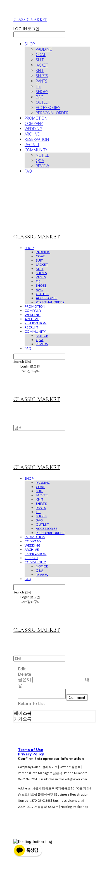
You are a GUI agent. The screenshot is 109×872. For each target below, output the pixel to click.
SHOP (30, 44)
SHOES (42, 91)
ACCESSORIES (48, 107)
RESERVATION (37, 139)
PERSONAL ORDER (52, 112)
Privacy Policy (31, 754)
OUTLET (43, 102)
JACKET (42, 65)
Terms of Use (30, 749)
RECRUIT (32, 144)
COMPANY (34, 123)
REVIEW (42, 165)
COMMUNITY (36, 150)
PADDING (44, 49)
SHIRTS (42, 75)
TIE (38, 86)
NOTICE (42, 155)
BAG (39, 97)
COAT (41, 54)
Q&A (40, 160)
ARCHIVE (32, 134)
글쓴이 (24, 679)
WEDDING (33, 128)
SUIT (40, 59)
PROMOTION (36, 118)
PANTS (41, 81)
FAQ (28, 171)
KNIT (40, 70)
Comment (77, 697)
